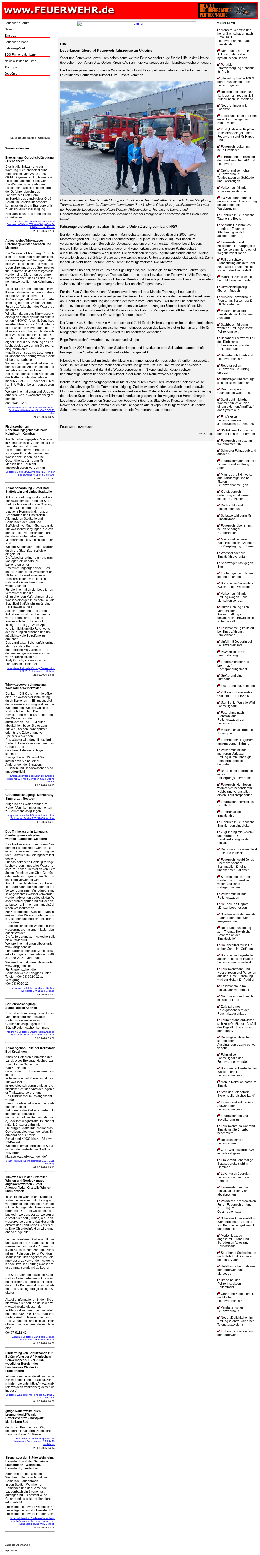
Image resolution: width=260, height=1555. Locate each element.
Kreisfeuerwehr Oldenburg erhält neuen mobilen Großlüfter (233, 495)
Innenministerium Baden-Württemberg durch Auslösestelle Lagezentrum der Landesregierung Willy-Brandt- (32, 1521)
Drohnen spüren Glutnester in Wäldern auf (234, 391)
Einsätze (11, 35)
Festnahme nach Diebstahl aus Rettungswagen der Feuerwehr (231, 718)
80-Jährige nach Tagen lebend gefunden (235, 575)
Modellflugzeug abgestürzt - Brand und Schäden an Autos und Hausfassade (233, 1241)
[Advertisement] (30, 107)
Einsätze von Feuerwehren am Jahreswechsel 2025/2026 (235, 420)
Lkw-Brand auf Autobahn (238, 686)
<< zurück (206, 434)
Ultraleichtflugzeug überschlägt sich (232, 288)
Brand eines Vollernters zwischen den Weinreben (235, 585)
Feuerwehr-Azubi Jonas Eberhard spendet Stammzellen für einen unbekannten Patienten (235, 865)
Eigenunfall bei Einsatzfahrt (229, 813)
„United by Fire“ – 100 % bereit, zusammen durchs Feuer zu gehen (235, 82)
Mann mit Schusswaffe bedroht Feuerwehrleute (234, 278)
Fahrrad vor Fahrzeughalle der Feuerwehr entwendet (232, 1058)
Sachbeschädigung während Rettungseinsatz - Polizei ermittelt (235, 328)
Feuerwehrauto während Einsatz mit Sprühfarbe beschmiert (236, 1129)
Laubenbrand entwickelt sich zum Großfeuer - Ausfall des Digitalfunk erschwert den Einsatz (236, 1025)
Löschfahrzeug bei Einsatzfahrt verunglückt (233, 988)
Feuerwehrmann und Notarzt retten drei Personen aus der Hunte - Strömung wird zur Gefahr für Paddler (236, 974)
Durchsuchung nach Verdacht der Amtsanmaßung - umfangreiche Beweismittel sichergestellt (236, 614)
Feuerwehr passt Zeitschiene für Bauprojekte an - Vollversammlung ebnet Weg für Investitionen (236, 248)
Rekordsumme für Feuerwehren (231, 1141)
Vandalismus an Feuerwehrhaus (230, 1309)
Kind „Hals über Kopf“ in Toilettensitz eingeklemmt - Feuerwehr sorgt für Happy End (235, 135)
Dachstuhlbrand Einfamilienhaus (230, 507)
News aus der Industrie (20, 61)
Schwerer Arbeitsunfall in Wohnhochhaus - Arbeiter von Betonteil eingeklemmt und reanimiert (236, 1224)
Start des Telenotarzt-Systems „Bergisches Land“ (236, 1093)
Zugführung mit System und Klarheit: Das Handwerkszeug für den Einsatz (235, 837)
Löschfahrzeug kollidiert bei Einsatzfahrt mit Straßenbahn (235, 631)
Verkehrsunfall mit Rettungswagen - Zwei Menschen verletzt (232, 597)
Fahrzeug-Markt (15, 48)
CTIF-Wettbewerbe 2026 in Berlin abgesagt (236, 1151)
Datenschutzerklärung (23, 137)
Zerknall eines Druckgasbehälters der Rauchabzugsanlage (233, 1010)
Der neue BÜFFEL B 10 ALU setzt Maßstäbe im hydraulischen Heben (235, 54)
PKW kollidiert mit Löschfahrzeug (231, 653)
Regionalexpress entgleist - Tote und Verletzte (237, 851)
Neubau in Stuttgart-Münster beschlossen (233, 905)
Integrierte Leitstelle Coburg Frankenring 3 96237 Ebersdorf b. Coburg (31, 669)
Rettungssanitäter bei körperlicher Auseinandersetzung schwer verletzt (237, 1043)
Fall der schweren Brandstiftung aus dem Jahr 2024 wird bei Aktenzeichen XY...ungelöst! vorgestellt (236, 265)
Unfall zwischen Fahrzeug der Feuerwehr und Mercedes (237, 1270)
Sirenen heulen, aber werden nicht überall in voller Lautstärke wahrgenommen (233, 882)
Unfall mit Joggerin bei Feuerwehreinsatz (234, 643)
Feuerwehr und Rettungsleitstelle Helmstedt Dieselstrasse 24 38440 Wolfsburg (34, 1441)
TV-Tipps (11, 67)
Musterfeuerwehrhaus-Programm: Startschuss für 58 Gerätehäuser (235, 300)
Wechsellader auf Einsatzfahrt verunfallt (232, 554)
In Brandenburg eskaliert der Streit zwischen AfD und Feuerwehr (236, 160)
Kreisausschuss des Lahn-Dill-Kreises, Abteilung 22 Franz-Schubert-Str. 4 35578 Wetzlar (30, 778)
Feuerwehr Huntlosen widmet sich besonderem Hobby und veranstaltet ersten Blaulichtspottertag (234, 790)
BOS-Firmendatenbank (20, 54)
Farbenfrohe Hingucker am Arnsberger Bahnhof (235, 741)
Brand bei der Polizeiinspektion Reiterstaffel (229, 1283)
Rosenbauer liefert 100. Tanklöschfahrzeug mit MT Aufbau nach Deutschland (235, 95)
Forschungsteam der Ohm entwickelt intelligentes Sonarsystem (237, 119)
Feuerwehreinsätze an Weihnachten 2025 (234, 442)
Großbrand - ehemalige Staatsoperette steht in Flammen (235, 1163)
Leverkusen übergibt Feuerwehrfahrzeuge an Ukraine (234, 1177)
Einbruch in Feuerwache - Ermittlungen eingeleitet (236, 823)
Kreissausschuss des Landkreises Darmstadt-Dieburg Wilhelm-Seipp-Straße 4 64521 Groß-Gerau (31, 224)
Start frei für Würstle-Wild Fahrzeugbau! (236, 704)
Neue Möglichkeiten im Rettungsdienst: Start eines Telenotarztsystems (235, 1321)
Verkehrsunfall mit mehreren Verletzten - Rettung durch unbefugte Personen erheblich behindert (234, 757)
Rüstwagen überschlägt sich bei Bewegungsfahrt (235, 381)
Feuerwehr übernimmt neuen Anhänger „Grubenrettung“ (234, 529)
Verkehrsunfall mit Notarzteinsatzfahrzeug (233, 189)
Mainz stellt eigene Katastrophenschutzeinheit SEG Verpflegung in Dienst (235, 543)
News (8, 29)
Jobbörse (11, 73)
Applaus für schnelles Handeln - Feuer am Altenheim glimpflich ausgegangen (234, 230)
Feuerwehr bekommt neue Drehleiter (233, 148)
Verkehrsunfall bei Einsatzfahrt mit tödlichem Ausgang (235, 314)
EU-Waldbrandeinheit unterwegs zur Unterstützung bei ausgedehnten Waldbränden (237, 203)
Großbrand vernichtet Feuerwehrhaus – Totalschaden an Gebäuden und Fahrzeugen (236, 176)
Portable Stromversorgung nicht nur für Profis (235, 68)
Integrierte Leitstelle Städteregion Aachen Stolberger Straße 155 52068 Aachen (30, 817)
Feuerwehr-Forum (17, 23)
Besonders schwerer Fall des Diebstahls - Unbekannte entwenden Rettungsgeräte (236, 343)
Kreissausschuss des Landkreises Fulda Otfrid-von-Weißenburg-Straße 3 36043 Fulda (31, 410)
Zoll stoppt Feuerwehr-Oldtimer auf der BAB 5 (234, 694)
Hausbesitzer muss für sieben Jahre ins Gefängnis (236, 947)
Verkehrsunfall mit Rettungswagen (231, 895)
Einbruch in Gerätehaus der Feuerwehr (235, 1333)
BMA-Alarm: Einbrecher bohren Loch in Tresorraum (236, 432)
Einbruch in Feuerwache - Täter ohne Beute (236, 216)
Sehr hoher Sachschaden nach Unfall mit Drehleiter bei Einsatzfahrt (236, 1256)
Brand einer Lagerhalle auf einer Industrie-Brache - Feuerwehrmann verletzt (236, 959)
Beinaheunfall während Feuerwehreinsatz (235, 357)
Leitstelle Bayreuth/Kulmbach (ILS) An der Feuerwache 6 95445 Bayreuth (30, 473)
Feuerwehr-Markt (16, 42)
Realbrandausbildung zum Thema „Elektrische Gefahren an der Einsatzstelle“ (234, 933)
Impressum (43, 137)
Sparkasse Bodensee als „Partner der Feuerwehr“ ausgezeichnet (236, 918)
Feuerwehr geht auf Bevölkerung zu (232, 1117)
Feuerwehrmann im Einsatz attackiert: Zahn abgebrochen (233, 1191)
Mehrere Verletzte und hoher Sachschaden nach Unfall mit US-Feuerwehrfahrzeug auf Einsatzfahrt (235, 37)
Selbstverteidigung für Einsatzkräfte (234, 517)
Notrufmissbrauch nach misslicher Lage (235, 998)
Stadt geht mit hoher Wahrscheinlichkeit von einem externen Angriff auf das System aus (235, 405)
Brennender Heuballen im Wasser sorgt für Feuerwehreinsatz (237, 1072)
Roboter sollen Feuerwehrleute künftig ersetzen (233, 369)
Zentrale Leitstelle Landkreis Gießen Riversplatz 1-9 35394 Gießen (33, 989)
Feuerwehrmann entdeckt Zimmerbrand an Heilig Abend (236, 464)
